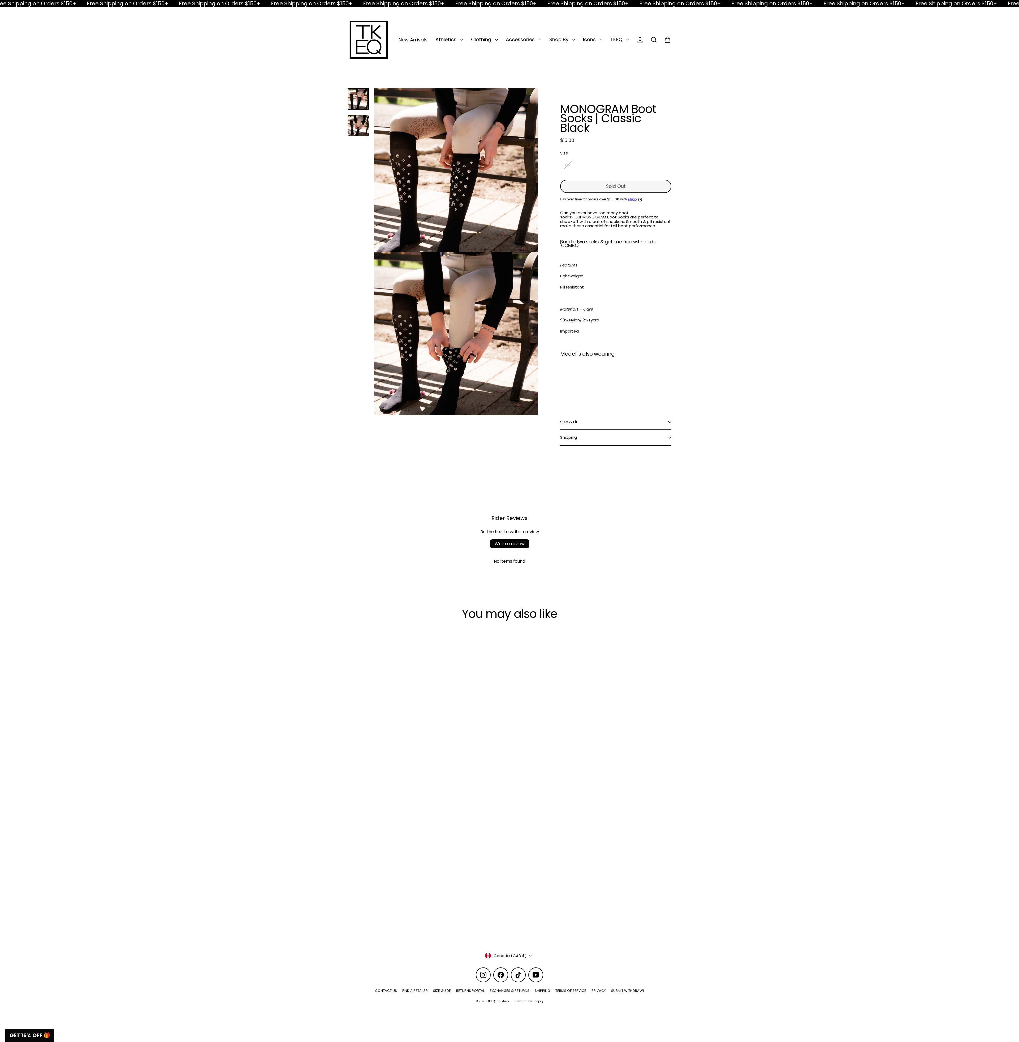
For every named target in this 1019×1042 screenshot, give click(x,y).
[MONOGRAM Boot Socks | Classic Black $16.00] (574, 380)
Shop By (559, 39)
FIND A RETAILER (415, 990)
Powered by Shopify (529, 1001)
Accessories (521, 39)
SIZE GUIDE (442, 990)
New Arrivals (413, 39)
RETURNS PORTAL (470, 990)
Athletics (446, 39)
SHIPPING (542, 990)
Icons (590, 39)
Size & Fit (569, 422)
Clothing (482, 39)
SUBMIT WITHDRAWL (627, 990)
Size (564, 153)
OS (567, 164)
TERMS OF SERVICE (570, 990)
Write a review (510, 544)
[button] (29, 1035)
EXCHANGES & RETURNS (509, 990)
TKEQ (617, 39)
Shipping (568, 437)
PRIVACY (598, 990)
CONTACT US (386, 990)
